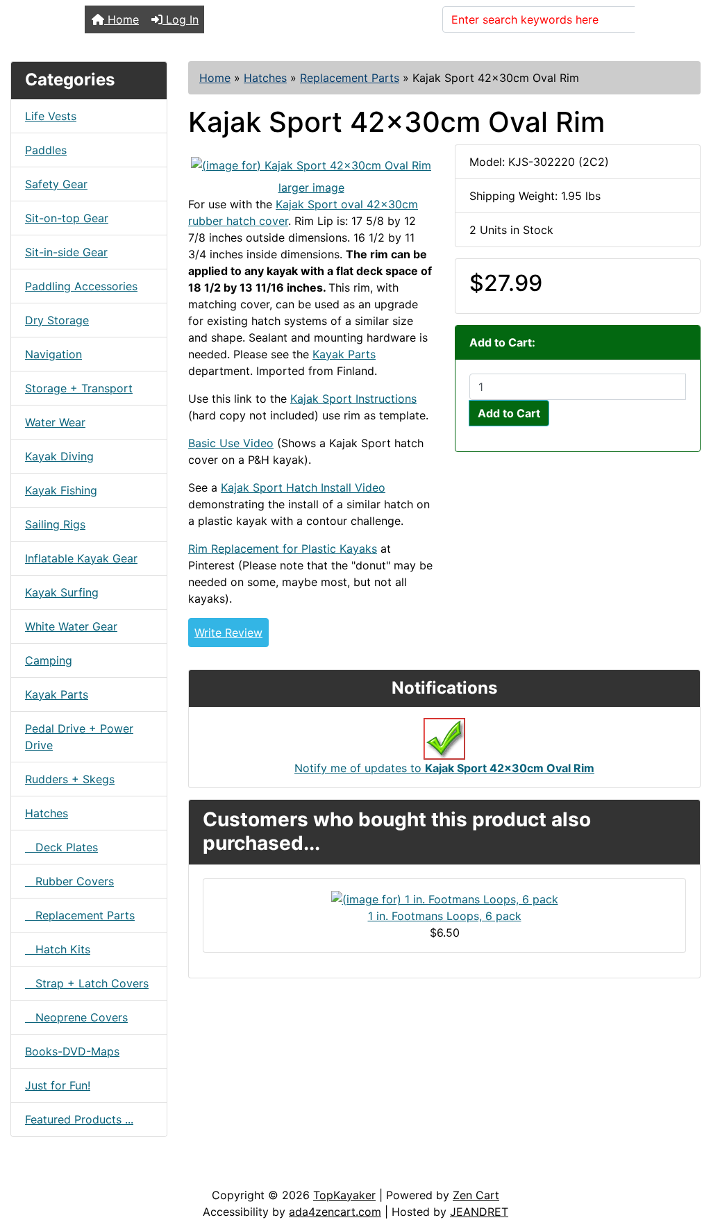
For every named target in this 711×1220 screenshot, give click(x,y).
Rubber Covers (69, 881)
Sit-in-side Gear (66, 252)
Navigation (53, 354)
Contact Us (116, 1173)
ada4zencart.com (335, 1212)
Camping (48, 660)
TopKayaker (344, 1195)
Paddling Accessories (81, 286)
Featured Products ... (79, 1119)
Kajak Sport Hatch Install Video (303, 487)
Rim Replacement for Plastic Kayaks (282, 548)
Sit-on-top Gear (66, 218)
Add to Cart (509, 413)
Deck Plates (61, 847)
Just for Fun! (57, 1085)
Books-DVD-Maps (72, 1051)
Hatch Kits (57, 949)
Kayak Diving (59, 456)
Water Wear (55, 422)
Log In (180, 19)
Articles (43, 1173)
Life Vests (50, 116)
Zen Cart (476, 1195)
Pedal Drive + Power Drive (79, 736)
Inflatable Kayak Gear (81, 558)
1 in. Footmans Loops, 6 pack (444, 916)
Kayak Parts (56, 694)
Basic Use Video (231, 443)
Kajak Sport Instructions (353, 399)
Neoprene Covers (76, 1017)
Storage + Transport (79, 388)
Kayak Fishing (61, 490)
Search (662, 19)
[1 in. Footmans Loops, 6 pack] (444, 898)
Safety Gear (56, 184)
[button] (685, 1151)
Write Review (228, 633)
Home (121, 19)
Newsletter (199, 1173)
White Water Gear (71, 626)
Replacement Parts (349, 78)
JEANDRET (479, 1212)
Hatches (265, 78)
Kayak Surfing (62, 592)
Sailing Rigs (55, 524)
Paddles (46, 150)
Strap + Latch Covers (87, 983)
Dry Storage (57, 320)
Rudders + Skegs (70, 779)
